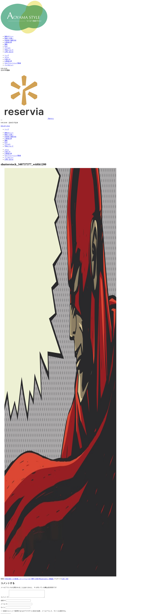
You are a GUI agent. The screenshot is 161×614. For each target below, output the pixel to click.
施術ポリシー (8, 36)
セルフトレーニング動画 (12, 63)
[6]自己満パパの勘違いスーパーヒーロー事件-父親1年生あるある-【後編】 (29, 579)
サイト (3, 607)
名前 (3, 600)
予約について (8, 50)
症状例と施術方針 (10, 40)
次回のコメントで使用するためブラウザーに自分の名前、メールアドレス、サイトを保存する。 (35, 611)
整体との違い (8, 38)
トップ (6, 55)
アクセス (7, 48)
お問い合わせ (8, 52)
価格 (5, 44)
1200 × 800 (64, 579)
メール (4, 604)
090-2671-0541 (5, 126)
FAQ (5, 46)
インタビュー (8, 65)
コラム (6, 57)
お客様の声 (8, 42)
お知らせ (7, 59)
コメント (5, 597)
